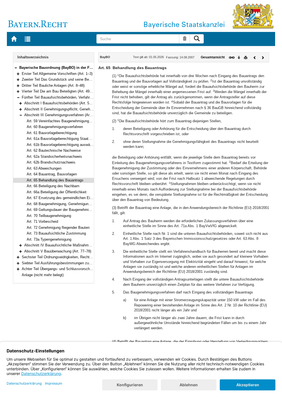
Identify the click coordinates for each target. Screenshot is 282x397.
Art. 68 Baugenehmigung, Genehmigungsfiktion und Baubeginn (77, 204)
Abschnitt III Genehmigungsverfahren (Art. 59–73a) (64, 115)
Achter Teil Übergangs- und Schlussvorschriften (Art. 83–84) (70, 269)
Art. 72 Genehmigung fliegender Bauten (58, 227)
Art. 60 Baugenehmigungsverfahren (55, 127)
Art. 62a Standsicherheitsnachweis (54, 156)
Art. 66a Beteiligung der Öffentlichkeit (56, 192)
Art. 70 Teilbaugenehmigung (49, 216)
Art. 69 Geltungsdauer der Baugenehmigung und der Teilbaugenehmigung (85, 210)
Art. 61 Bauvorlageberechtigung (52, 133)
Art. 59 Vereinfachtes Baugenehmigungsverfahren (66, 121)
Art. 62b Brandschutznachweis (51, 162)
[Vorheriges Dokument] (254, 57)
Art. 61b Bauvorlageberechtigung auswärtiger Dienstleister (73, 145)
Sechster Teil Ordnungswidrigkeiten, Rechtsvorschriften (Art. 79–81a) (77, 257)
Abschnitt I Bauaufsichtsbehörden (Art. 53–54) (61, 103)
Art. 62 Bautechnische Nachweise (54, 150)
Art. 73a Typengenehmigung (49, 239)
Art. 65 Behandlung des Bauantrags (55, 180)
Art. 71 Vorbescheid (42, 221)
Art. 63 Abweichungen (44, 168)
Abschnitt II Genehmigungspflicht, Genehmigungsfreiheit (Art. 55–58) (79, 109)
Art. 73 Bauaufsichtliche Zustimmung (56, 233)
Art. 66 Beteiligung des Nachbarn (53, 186)
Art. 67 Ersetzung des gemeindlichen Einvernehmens (69, 198)
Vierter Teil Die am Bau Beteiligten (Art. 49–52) (59, 91)
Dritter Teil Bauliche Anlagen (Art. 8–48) (53, 85)
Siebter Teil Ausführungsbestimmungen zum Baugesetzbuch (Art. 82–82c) (81, 263)
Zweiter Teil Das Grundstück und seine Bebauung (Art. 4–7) (69, 79)
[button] (15, 68)
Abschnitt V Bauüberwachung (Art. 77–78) (57, 251)
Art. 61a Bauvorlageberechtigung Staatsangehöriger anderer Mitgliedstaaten (87, 139)
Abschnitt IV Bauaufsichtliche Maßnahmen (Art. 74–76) (68, 245)
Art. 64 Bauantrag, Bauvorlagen (52, 174)
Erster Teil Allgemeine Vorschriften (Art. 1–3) (57, 74)
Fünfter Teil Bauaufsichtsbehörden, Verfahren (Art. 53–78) (67, 97)
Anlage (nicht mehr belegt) (43, 275)
